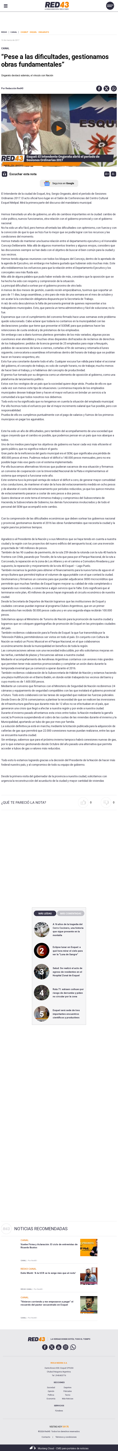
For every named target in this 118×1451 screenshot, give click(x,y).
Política (51, 1395)
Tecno (67, 1395)
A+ (107, 174)
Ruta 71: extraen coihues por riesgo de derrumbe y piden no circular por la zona (68, 993)
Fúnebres (59, 1411)
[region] (59, 838)
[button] (98, 88)
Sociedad (51, 1387)
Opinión (51, 1391)
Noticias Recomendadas (41, 1228)
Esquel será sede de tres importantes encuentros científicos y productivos (66, 1014)
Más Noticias (67, 1399)
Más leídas (45, 913)
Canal (5, 48)
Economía (51, 1399)
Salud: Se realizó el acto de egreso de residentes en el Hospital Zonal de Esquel (67, 972)
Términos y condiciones (66, 1437)
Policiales (67, 1391)
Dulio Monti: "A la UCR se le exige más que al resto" (48, 1273)
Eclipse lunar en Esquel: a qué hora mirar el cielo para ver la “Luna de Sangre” (68, 951)
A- (113, 174)
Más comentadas (70, 913)
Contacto (46, 1437)
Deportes (67, 1387)
